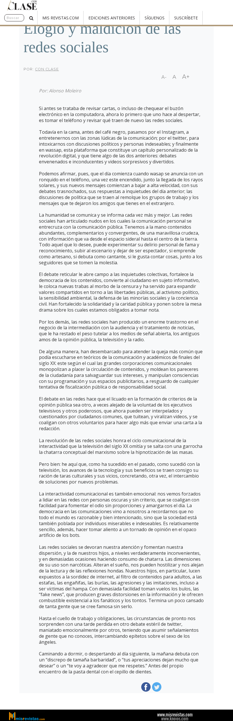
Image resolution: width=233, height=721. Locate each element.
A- (164, 77)
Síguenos (155, 18)
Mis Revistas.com (60, 18)
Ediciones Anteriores (111, 18)
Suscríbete (186, 18)
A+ (186, 76)
